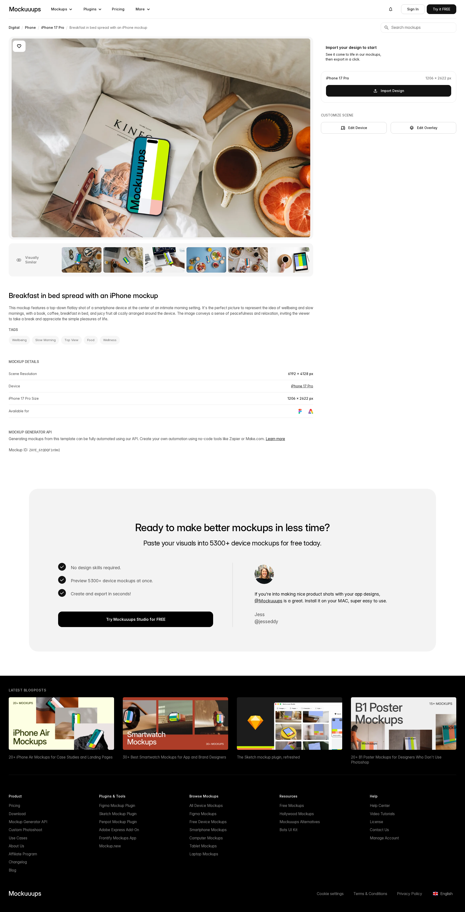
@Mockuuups (268, 600)
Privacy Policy (409, 894)
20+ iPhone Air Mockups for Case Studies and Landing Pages (61, 757)
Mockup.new (110, 846)
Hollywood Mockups (296, 814)
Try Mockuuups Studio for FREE (135, 619)
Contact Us (379, 830)
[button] (62, 9)
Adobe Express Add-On (119, 830)
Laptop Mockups (203, 854)
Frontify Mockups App (117, 838)
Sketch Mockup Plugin (118, 814)
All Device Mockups (206, 805)
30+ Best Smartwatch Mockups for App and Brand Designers (174, 757)
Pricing (118, 9)
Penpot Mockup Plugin (118, 822)
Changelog (18, 862)
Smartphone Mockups (208, 830)
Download (17, 814)
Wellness (109, 340)
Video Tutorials (382, 814)
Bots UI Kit (288, 830)
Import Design (392, 90)
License (376, 822)
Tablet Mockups (203, 846)
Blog (12, 870)
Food (90, 340)
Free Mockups (291, 805)
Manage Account (384, 838)
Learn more (275, 439)
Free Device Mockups (208, 822)
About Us (16, 846)
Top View (71, 340)
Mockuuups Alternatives (299, 822)
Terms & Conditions (370, 894)
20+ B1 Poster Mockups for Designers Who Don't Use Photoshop (396, 760)
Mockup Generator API (28, 822)
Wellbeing (19, 340)
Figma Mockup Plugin (117, 805)
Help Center (380, 805)
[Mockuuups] (25, 9)
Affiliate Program (23, 854)
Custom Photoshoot (25, 830)
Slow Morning (45, 340)
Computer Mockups (206, 838)
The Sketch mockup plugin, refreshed (268, 757)
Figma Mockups (203, 814)
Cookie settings (330, 894)
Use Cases (18, 838)
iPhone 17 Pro (302, 386)
